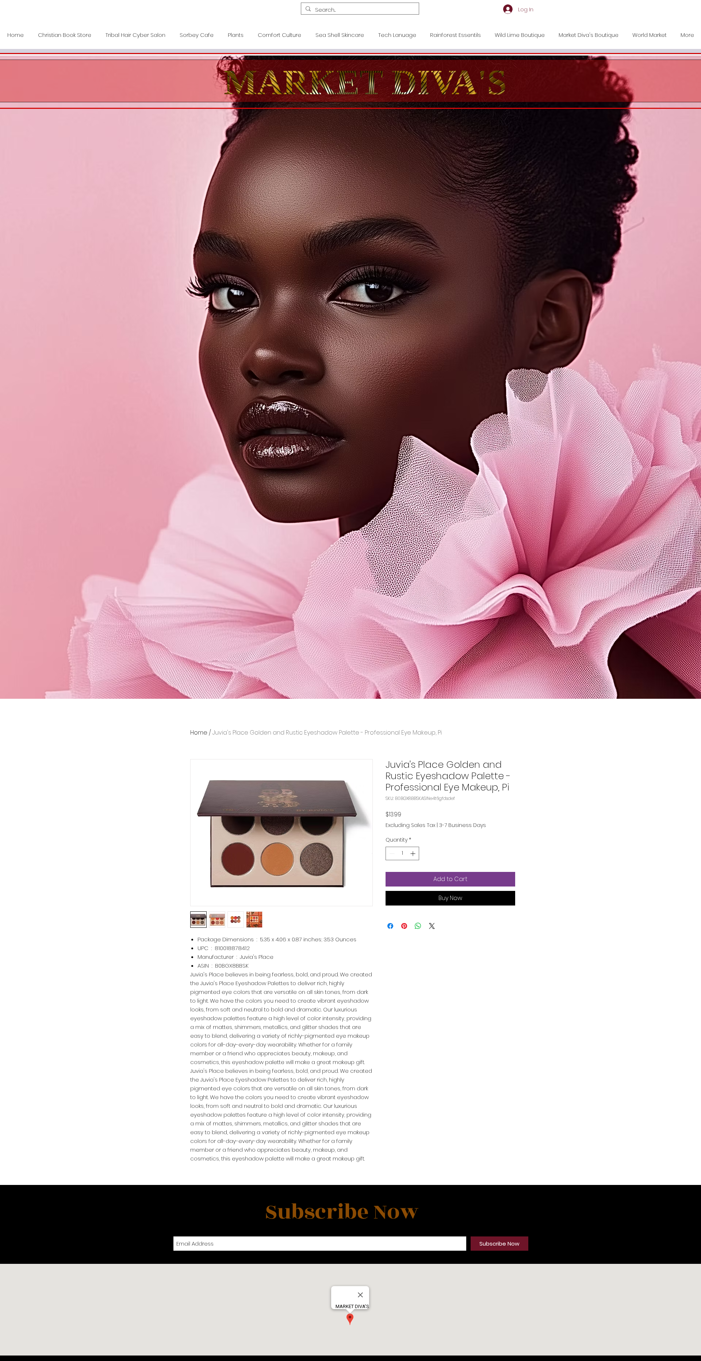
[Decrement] (391, 853)
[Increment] (413, 853)
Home (198, 732)
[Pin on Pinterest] (404, 926)
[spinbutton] (402, 853)
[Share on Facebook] (390, 926)
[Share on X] (432, 926)
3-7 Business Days (462, 825)
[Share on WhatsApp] (418, 926)
